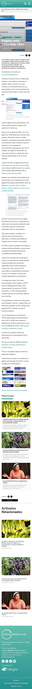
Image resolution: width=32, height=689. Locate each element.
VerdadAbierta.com (8, 657)
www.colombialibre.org (10, 74)
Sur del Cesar (23, 188)
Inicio (3, 9)
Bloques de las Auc (10, 9)
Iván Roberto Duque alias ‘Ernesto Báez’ (15, 165)
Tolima (23, 185)
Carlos (12, 59)
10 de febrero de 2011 (7, 48)
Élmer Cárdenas (9, 185)
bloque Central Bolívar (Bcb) (11, 173)
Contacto (16, 680)
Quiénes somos (16, 686)
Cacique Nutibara (7, 191)
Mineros (4, 188)
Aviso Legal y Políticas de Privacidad (16, 683)
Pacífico (15, 188)
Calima (10, 188)
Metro (18, 185)
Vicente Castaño (20, 59)
